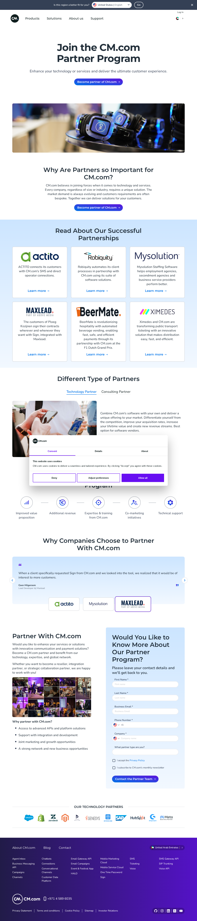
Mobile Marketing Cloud (109, 860)
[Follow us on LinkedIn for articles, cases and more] (168, 911)
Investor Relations (108, 910)
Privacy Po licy (137, 760)
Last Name (121, 693)
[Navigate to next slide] (185, 580)
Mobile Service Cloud (111, 867)
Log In (180, 12)
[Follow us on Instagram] (162, 911)
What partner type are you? (130, 747)
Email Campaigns (80, 863)
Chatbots (47, 858)
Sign (102, 877)
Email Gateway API (81, 858)
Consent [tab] (52, 451)
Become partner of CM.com (97, 82)
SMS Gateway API (169, 858)
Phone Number (124, 720)
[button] (116, 725)
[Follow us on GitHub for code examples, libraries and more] (156, 911)
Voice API (164, 868)
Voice (133, 868)
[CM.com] (14, 18)
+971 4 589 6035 (59, 899)
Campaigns (18, 872)
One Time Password (111, 872)
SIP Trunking (166, 863)
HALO (74, 873)
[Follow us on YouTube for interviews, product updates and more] (181, 911)
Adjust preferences (98, 477)
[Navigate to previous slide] (12, 580)
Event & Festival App (82, 868)
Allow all (142, 477)
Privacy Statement (22, 910)
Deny (54, 477)
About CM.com (23, 848)
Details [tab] (98, 451)
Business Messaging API (23, 865)
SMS (132, 858)
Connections (48, 863)
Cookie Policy (72, 910)
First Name (121, 679)
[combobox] (112, 5)
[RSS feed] (174, 911)
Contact (65, 848)
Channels (17, 877)
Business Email (124, 706)
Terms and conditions (48, 910)
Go (139, 4)
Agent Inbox (18, 858)
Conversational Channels (50, 870)
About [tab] (144, 451)
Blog (47, 848)
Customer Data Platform (50, 879)
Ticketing (134, 863)
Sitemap (89, 910)
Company (121, 733)
